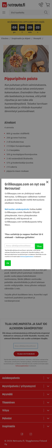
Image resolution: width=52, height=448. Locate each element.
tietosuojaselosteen (27, 256)
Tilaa (39, 246)
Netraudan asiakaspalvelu (17, 209)
